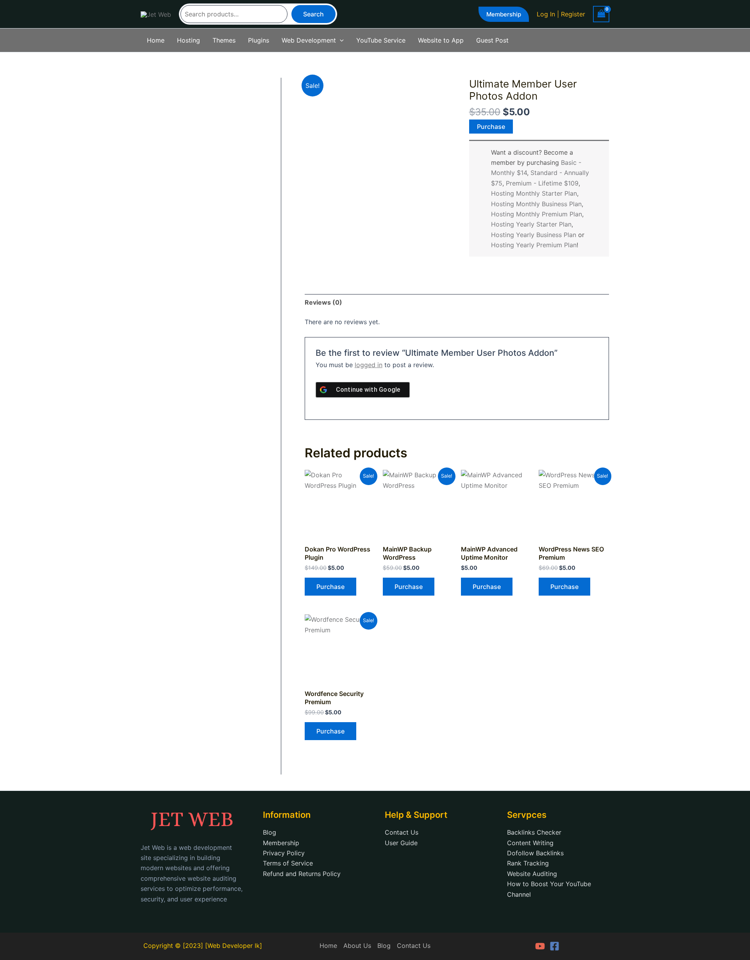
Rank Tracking (528, 863)
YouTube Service (380, 40)
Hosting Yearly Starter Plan (531, 224)
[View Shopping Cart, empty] (601, 14)
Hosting (188, 40)
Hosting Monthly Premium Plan (536, 214)
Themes (224, 40)
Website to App (441, 40)
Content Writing (530, 843)
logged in (368, 365)
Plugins (258, 40)
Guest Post (492, 40)
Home (155, 40)
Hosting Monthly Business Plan (536, 204)
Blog (269, 832)
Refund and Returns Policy (302, 874)
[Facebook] (554, 946)
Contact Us (401, 832)
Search (313, 14)
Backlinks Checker (534, 832)
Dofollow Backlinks (535, 853)
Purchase (491, 126)
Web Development (309, 40)
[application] (340, 40)
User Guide (401, 843)
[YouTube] (540, 946)
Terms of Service (288, 863)
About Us (357, 945)
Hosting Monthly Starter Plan (534, 193)
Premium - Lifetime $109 (542, 183)
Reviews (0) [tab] (323, 302)
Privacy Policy (284, 853)
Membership (281, 843)
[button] (504, 14)
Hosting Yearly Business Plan (533, 235)
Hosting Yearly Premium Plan (534, 245)
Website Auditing (532, 874)
